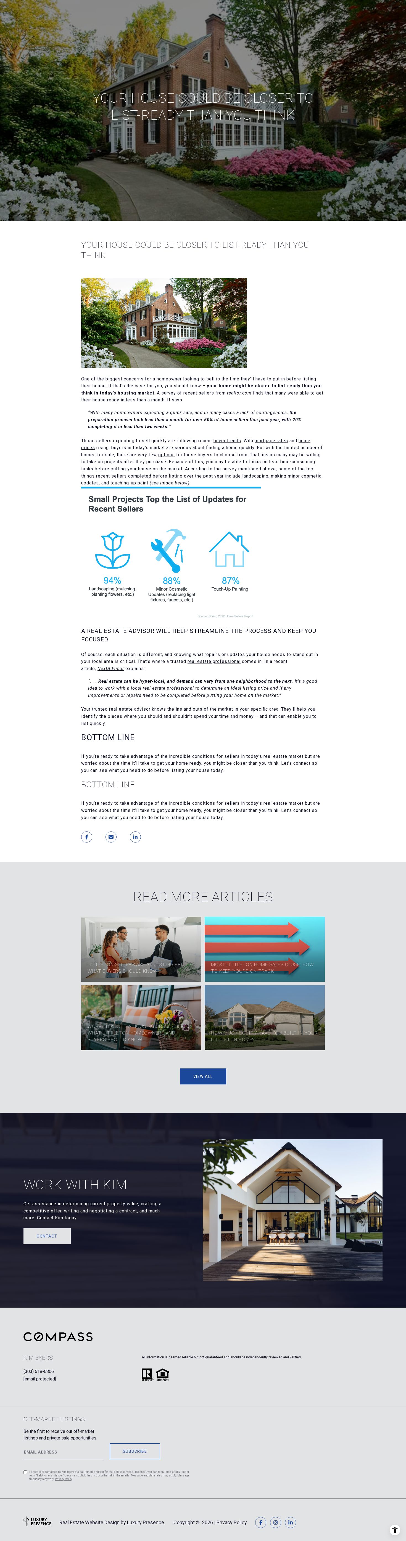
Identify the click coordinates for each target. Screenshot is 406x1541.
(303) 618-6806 (38, 1371)
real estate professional (214, 661)
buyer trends (227, 440)
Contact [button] (47, 1236)
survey (168, 393)
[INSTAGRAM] (275, 1522)
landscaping (255, 476)
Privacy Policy (63, 1479)
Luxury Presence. (146, 1522)
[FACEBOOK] (260, 1522)
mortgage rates (271, 440)
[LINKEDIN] (290, 1522)
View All (203, 1076)
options (166, 454)
